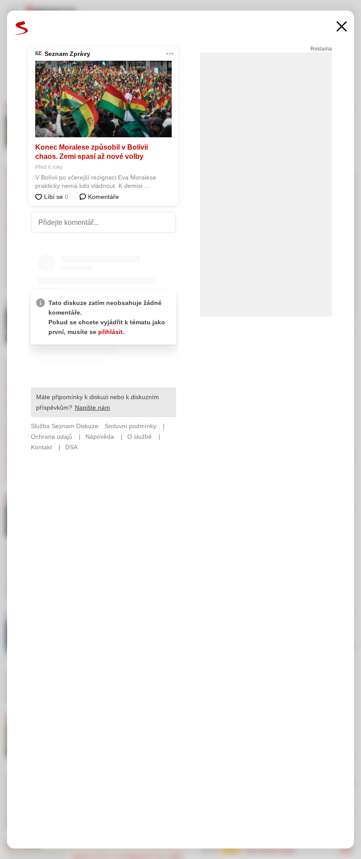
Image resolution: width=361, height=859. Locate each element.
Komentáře (102, 196)
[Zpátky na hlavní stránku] (21, 28)
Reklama (321, 49)
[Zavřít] (341, 27)
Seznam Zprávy (67, 53)
